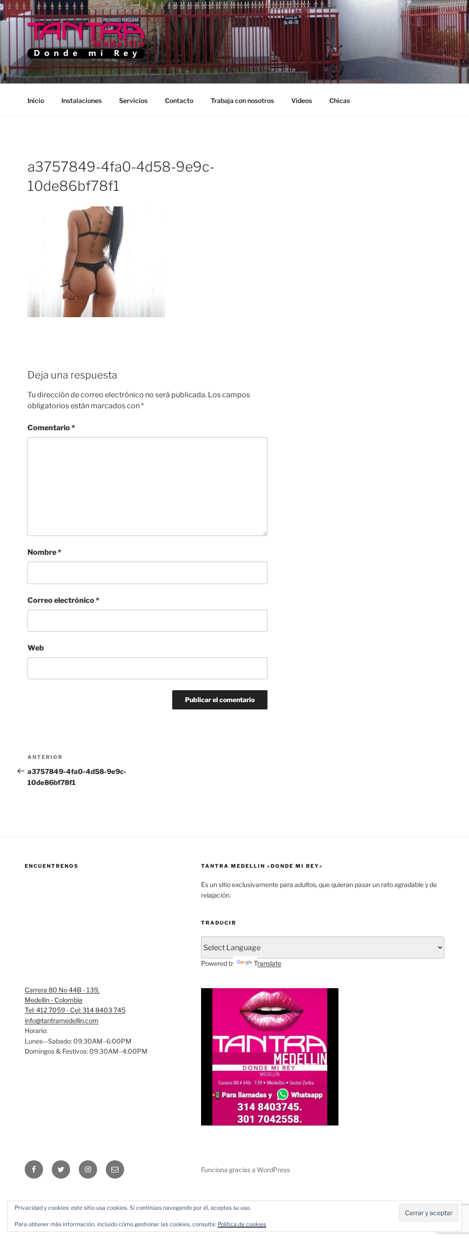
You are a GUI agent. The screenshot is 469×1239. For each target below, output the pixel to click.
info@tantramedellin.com (61, 1020)
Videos (301, 100)
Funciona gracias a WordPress (245, 1170)
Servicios (133, 100)
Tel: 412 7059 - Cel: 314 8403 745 (75, 1010)
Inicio (35, 100)
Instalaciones (81, 100)
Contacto (179, 100)
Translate (267, 963)
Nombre (44, 552)
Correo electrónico (63, 600)
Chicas (339, 100)
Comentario (51, 427)
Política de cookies (242, 1224)
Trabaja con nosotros (242, 100)
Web (35, 648)
